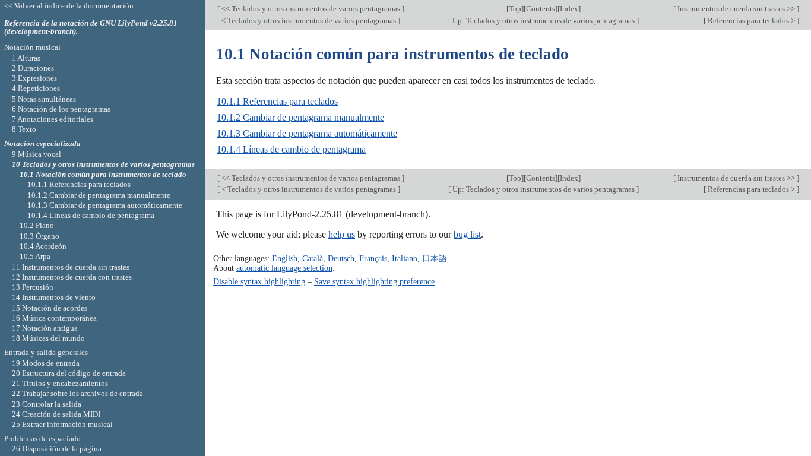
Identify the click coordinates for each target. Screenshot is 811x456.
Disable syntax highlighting (259, 281)
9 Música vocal (36, 154)
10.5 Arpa (35, 256)
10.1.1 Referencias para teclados (277, 101)
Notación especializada (42, 143)
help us (341, 234)
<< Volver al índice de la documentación (69, 5)
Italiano (404, 258)
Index (569, 8)
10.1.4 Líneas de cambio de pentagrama (291, 149)
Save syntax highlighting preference (374, 281)
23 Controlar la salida (46, 404)
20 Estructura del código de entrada (69, 373)
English (284, 258)
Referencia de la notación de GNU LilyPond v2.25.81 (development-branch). (91, 27)
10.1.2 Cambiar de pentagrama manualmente (300, 117)
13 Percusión (32, 287)
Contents (540, 8)
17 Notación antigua (45, 328)
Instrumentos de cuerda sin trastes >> (736, 8)
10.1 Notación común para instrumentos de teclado (103, 174)
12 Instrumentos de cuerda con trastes (72, 277)
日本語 (434, 258)
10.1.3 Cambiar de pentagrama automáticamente (307, 133)
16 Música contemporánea (54, 318)
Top (515, 8)
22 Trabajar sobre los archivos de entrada (77, 393)
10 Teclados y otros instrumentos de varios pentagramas (103, 164)
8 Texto (24, 129)
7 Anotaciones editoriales (52, 119)
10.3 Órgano (39, 236)
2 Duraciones (33, 68)
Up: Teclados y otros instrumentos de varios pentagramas (543, 20)
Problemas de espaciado (42, 438)
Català (312, 258)
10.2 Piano (37, 225)
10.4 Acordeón (43, 246)
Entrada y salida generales (46, 352)
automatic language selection (284, 268)
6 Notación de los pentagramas (61, 108)
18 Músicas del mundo (48, 338)
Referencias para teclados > (751, 20)
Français (373, 258)
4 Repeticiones (36, 88)
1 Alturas (26, 57)
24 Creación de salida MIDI (56, 414)
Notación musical (32, 47)
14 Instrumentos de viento (54, 297)
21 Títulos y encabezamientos (60, 383)
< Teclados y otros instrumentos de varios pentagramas (309, 20)
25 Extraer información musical (62, 424)
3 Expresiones (34, 78)
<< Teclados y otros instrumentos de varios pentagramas (311, 8)
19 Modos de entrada (46, 363)
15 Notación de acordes (49, 307)
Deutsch (341, 258)
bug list (467, 234)
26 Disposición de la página (57, 448)
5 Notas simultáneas (44, 98)
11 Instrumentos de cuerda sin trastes (70, 266)
